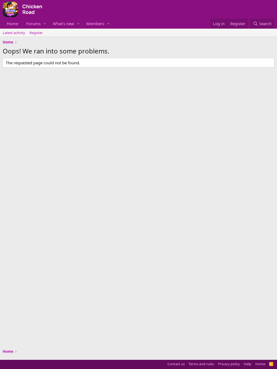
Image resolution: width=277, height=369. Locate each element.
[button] (45, 24)
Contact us (176, 363)
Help (247, 363)
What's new (63, 23)
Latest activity (14, 32)
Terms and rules (201, 363)
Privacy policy (229, 363)
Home (12, 23)
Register (36, 32)
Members (95, 23)
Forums (33, 23)
